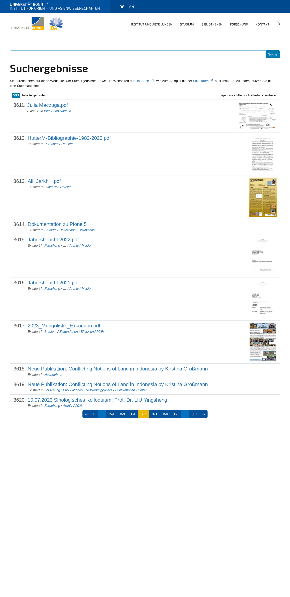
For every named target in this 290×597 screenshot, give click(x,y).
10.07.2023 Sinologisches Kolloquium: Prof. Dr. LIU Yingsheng (97, 400)
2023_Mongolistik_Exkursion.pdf (64, 325)
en (131, 6)
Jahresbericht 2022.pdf (53, 239)
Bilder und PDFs (93, 332)
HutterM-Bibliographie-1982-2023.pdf (69, 138)
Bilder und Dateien (57, 111)
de (122, 6)
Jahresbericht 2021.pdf (53, 282)
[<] (86, 414)
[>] (204, 414)
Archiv (74, 245)
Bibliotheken (211, 24)
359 (111, 414)
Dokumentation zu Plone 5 (57, 224)
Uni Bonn (142, 81)
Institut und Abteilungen (151, 24)
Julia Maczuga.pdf (47, 105)
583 (194, 414)
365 (176, 414)
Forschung (239, 24)
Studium (187, 24)
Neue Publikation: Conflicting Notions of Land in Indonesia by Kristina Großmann (118, 368)
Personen (51, 144)
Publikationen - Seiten (131, 390)
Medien (87, 245)
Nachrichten (53, 375)
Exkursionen (68, 332)
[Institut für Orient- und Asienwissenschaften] (37, 23)
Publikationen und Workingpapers (87, 390)
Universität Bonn (26, 4)
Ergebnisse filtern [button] (232, 95)
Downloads (67, 230)
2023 (78, 406)
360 (122, 414)
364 (165, 414)
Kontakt (262, 24)
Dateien (67, 144)
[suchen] (277, 27)
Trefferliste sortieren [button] (262, 95)
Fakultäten (201, 81)
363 (154, 414)
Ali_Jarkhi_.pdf (44, 181)
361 (132, 414)
